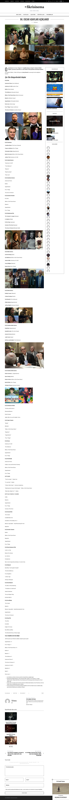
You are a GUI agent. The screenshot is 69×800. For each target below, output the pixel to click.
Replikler (22, 1)
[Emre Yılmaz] (55, 195)
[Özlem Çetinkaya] (55, 163)
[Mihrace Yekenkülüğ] (55, 267)
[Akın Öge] (55, 185)
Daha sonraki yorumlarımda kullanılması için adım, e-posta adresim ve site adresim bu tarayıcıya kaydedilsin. (24, 789)
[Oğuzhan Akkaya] (55, 229)
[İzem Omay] (55, 223)
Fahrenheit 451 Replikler (54, 121)
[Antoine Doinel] (55, 182)
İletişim (33, 1)
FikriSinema (36, 22)
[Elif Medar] (55, 258)
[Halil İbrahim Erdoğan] (55, 151)
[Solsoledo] (55, 233)
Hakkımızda (7, 1)
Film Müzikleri (27, 1)
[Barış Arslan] (55, 176)
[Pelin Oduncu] (55, 207)
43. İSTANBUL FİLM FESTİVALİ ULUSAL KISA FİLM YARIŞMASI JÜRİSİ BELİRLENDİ (33, 753)
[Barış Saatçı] (55, 248)
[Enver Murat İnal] (55, 226)
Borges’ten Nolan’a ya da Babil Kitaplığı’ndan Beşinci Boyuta (11, 723)
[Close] (52, 779)
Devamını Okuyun (29, 704)
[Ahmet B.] (55, 147)
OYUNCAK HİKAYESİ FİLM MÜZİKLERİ (53, 95)
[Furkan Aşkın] (55, 198)
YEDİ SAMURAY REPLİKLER (31, 699)
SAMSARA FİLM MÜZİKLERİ (51, 82)
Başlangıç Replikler (55, 133)
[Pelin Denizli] (55, 242)
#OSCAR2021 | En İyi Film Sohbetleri (11, 735)
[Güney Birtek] (55, 255)
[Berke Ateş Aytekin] (55, 211)
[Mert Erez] (55, 264)
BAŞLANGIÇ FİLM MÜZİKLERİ (61, 797)
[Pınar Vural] (55, 239)
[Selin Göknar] (55, 214)
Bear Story (11, 746)
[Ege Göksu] (55, 220)
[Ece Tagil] (55, 245)
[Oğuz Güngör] (55, 270)
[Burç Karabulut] (55, 173)
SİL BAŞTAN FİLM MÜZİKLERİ (52, 108)
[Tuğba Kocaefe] (55, 169)
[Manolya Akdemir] (55, 261)
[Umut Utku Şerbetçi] (55, 204)
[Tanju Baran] (55, 154)
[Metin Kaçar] (55, 160)
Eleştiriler (17, 1)
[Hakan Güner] (55, 217)
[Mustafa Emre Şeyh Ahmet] (55, 201)
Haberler (12, 1)
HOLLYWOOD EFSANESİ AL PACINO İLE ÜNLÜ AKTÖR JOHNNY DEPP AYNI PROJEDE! (16, 753)
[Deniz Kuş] (55, 157)
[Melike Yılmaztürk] (55, 236)
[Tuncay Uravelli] (55, 192)
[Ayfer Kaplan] (55, 179)
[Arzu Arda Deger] (55, 166)
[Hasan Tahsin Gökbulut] (55, 252)
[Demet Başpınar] (55, 188)
